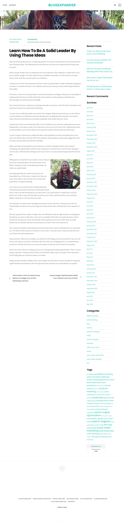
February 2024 (91, 127)
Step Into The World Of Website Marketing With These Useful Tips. (100, 70)
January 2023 (91, 178)
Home (5, 5)
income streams (100, 391)
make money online (93, 347)
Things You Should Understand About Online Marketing (98, 52)
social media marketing (94, 359)
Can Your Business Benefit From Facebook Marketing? (99, 61)
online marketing (96, 409)
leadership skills (33, 42)
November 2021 (92, 233)
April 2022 (90, 214)
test (88, 363)
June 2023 (90, 159)
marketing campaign (93, 403)
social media (91, 428)
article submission (94, 382)
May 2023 (90, 163)
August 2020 (91, 292)
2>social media (92, 374)
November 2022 (92, 186)
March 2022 (90, 218)
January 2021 (91, 273)
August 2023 (91, 151)
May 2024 (90, 115)
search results (99, 425)
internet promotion (99, 394)
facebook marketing (93, 331)
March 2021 (90, 265)
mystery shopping (104, 406)
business (12, 5)
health (89, 335)
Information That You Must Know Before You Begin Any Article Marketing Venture (26, 278)
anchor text (91, 377)
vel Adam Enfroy (15, 39)
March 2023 (90, 170)
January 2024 (91, 131)
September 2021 (92, 241)
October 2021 (91, 237)
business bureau (100, 385)
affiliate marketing (92, 316)
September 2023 (92, 147)
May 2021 (90, 257)
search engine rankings (95, 418)
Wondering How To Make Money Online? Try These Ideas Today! (99, 87)
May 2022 (90, 210)
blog (88, 324)
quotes (89, 351)
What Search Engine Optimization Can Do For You (99, 78)
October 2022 (91, 190)
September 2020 (92, 288)
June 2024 (90, 111)
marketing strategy (105, 403)
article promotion (107, 379)
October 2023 (91, 143)
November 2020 (92, 281)
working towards (45, 42)
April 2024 (90, 119)
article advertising (102, 377)
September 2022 (92, 194)
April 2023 (90, 166)
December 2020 (92, 277)
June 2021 (90, 253)
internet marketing (92, 339)
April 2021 (90, 261)
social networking (93, 434)
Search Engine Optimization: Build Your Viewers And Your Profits (64, 276)
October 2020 (91, 284)
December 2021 (92, 229)
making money (91, 401)
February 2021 (91, 269)
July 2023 (90, 155)
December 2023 (92, 135)
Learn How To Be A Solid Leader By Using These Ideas (42, 53)
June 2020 (90, 300)
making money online (105, 400)
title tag (94, 437)
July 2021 (90, 249)
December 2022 (92, 182)
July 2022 (90, 202)
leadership (32, 39)
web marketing (102, 437)
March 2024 (90, 123)
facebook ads (95, 388)
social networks (103, 434)
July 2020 (90, 296)
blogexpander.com (96, 446)
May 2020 (90, 304)
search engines (101, 421)
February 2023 (91, 174)
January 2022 (91, 225)
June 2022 (90, 206)
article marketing (92, 320)
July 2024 (90, 108)
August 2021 (91, 245)
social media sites (106, 430)
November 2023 (92, 139)
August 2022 (91, 198)
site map (108, 424)
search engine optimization (95, 355)
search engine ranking (106, 415)
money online (94, 406)
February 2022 (91, 222)
